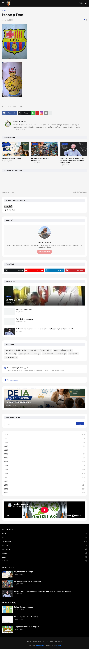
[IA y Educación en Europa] (7, 574)
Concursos (11, 354)
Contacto (49, 641)
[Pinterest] (37, 113)
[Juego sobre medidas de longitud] (7, 629)
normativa (61, 354)
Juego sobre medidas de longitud (26, 627)
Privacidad (58, 641)
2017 (44, 462)
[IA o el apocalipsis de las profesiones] (7, 584)
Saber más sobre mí (44, 251)
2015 (44, 469)
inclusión (44, 561)
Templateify (39, 645)
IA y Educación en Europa (11, 158)
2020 (44, 454)
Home (29, 641)
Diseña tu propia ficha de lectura (26, 617)
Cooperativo (24, 354)
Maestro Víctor (20, 121)
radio (33, 350)
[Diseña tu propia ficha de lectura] (7, 619)
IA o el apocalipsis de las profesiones (40, 159)
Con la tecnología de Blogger (17, 368)
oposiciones (11, 357)
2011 (44, 485)
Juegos (44, 553)
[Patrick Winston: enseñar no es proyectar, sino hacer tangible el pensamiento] (9, 331)
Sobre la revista (38, 641)
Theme (58, 645)
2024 (44, 442)
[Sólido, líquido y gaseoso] (7, 609)
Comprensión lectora (63, 350)
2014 (44, 473)
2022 (44, 450)
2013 (44, 477)
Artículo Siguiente (79, 192)
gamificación (44, 541)
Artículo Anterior (9, 192)
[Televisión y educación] (9, 321)
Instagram (42, 113)
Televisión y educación (24, 319)
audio (37, 354)
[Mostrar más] (50, 113)
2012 (44, 481)
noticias (73, 354)
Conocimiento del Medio (16, 350)
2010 (44, 489)
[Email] (46, 113)
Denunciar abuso (13, 380)
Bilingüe (44, 545)
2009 (44, 493)
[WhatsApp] (33, 113)
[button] (3, 3)
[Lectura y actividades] (9, 311)
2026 (44, 434)
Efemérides (45, 350)
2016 (44, 465)
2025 (44, 438)
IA (44, 537)
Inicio (4, 10)
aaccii (44, 557)
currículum (48, 354)
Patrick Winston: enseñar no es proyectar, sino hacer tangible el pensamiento (72, 160)
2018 (44, 458)
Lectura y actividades (24, 309)
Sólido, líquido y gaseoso (23, 607)
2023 (44, 446)
